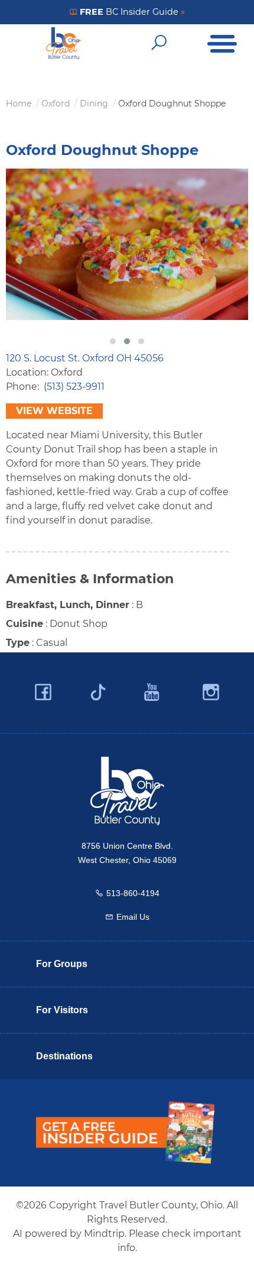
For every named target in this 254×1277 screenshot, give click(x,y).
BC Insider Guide (131, 12)
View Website (54, 410)
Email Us (132, 917)
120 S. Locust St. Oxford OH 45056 (85, 358)
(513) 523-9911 (74, 386)
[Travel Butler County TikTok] (98, 688)
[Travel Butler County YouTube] (152, 692)
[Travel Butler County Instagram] (211, 692)
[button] (113, 341)
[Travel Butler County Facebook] (43, 692)
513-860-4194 (132, 893)
